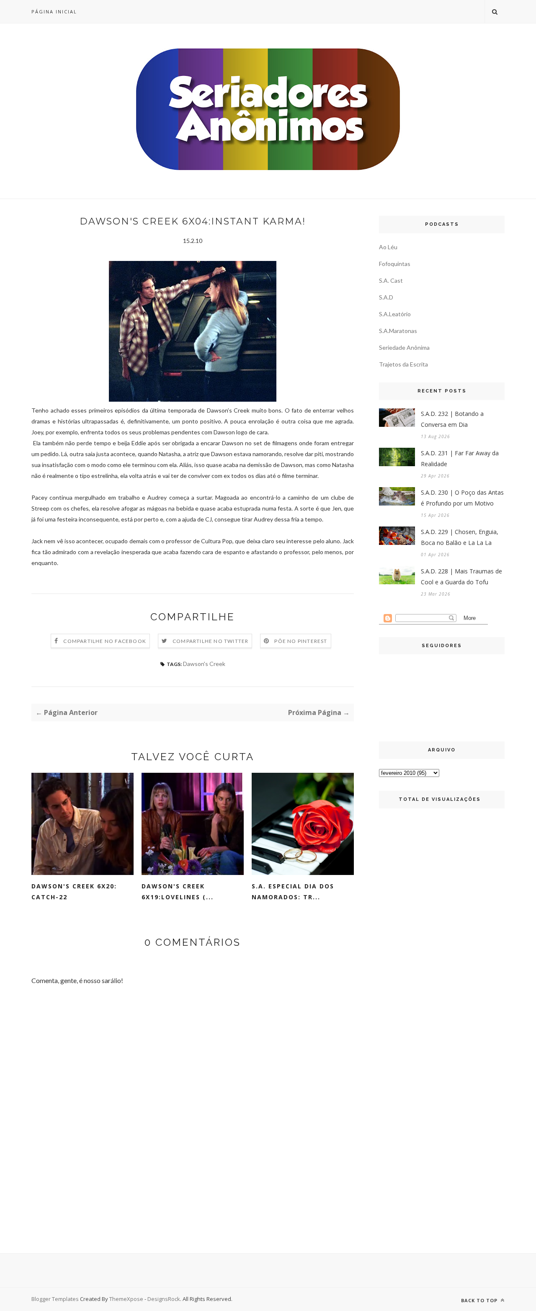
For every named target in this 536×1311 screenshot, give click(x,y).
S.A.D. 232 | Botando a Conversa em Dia (452, 419)
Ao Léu (388, 246)
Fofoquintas (394, 263)
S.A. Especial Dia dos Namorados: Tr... (293, 891)
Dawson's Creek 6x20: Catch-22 (74, 891)
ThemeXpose (126, 1299)
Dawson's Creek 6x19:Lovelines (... (178, 891)
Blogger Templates (55, 1299)
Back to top (480, 1300)
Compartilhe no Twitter (210, 641)
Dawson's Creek (204, 663)
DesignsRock (163, 1299)
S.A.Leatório (395, 313)
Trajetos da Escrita (403, 364)
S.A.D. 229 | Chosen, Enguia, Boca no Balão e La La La (459, 537)
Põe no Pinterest (300, 641)
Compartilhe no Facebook (104, 641)
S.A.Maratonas (398, 330)
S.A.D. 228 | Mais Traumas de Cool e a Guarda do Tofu (461, 576)
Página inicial (54, 11)
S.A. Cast (391, 280)
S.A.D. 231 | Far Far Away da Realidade (460, 458)
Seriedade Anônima (404, 347)
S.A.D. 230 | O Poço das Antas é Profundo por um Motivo (462, 497)
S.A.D (386, 297)
